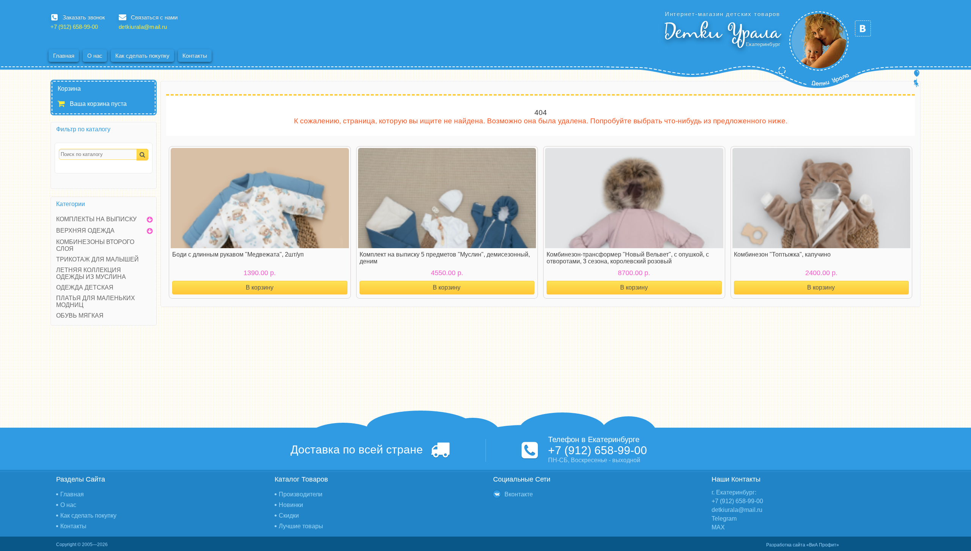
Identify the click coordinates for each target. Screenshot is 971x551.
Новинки (291, 505)
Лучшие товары (301, 526)
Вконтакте (518, 494)
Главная (63, 55)
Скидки (289, 515)
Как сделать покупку (142, 55)
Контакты (194, 55)
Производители (300, 494)
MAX (718, 527)
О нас (94, 55)
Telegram (724, 518)
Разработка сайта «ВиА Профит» (802, 545)
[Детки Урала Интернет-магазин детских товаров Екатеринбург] (818, 41)
